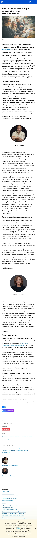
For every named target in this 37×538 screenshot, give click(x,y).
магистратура (6, 439)
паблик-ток (6, 50)
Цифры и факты (5, 491)
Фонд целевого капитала (8, 507)
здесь (17, 526)
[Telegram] (5, 407)
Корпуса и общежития (7, 500)
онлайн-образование (27, 436)
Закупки (4, 503)
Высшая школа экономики (10, 2)
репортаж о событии (15, 436)
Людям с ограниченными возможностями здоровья (14, 518)
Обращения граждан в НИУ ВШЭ (10, 505)
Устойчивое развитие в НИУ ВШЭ (10, 496)
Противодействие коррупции (9, 509)
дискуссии (5, 436)
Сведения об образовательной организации (13, 515)
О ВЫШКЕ (5, 489)
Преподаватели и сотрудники (9, 498)
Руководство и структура (8, 494)
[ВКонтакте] (3, 407)
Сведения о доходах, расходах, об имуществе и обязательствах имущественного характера (14, 512)
